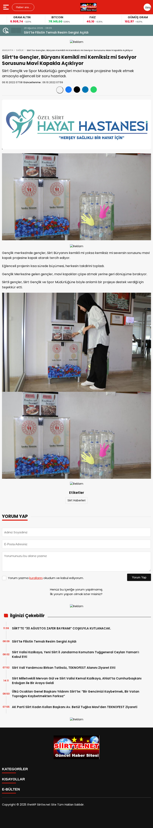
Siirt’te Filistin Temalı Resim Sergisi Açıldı (44, 641)
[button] (13, 30)
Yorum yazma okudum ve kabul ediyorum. (46, 578)
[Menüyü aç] (6, 7)
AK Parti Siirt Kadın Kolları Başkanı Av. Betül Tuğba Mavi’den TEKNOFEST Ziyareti (74, 707)
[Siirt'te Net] (88, 7)
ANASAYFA (7, 50)
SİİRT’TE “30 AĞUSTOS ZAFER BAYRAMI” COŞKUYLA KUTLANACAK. (61, 628)
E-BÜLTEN (11, 789)
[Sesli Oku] (59, 90)
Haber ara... (23, 7)
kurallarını (36, 578)
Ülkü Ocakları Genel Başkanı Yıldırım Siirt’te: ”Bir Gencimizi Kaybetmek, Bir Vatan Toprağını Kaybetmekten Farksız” (75, 693)
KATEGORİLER (15, 769)
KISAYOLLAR (13, 779)
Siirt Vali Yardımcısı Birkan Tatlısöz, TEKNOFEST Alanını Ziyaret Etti (63, 668)
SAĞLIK (20, 50)
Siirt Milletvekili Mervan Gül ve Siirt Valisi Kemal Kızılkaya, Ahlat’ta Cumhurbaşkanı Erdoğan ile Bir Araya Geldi (76, 680)
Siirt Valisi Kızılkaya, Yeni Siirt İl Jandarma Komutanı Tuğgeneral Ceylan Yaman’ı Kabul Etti (75, 654)
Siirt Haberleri (76, 500)
